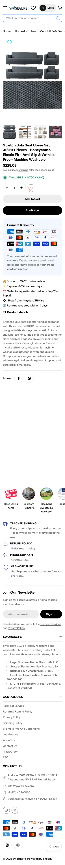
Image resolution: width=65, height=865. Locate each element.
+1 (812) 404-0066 (19, 792)
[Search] (57, 18)
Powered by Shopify (39, 858)
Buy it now (32, 210)
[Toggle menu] (5, 8)
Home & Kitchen (25, 31)
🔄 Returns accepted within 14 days (25, 305)
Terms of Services (50, 624)
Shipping (23, 169)
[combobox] (32, 18)
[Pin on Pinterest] (29, 378)
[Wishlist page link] (33, 7)
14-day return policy (22, 548)
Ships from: (25, 300)
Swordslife (19, 858)
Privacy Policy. (16, 628)
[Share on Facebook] (18, 378)
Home (7, 31)
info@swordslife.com (21, 786)
